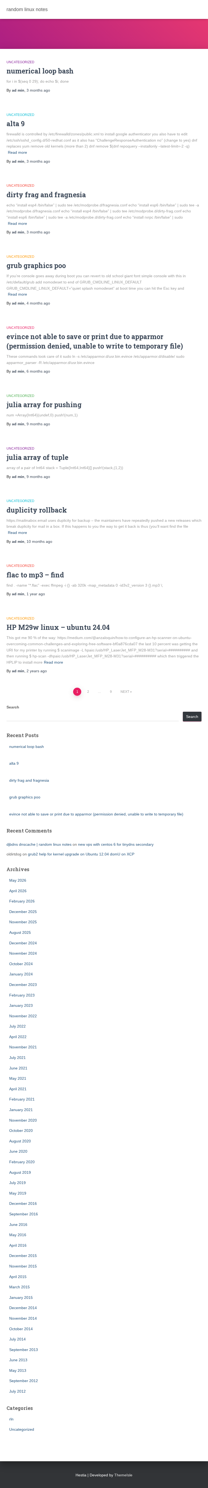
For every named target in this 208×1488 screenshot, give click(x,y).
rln (11, 1419)
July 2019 (17, 1183)
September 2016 (23, 1214)
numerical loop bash (40, 70)
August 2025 (20, 932)
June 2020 (18, 1151)
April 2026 (18, 891)
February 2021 (22, 1099)
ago (38, 90)
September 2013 (23, 1349)
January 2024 (21, 974)
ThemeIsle (123, 1475)
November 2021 (23, 1047)
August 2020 (20, 1141)
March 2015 (19, 1287)
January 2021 (21, 1110)
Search (12, 707)
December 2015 (23, 1255)
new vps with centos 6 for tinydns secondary (116, 844)
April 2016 (18, 1245)
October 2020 (21, 1130)
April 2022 (18, 1037)
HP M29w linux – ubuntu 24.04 (58, 627)
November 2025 (23, 922)
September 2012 (23, 1381)
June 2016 (18, 1224)
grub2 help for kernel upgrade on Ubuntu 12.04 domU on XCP (81, 854)
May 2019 (17, 1193)
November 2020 (23, 1120)
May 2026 (17, 880)
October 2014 (21, 1329)
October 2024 (21, 964)
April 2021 (18, 1089)
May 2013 (17, 1370)
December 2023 (23, 984)
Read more (17, 152)
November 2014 (23, 1318)
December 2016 (23, 1203)
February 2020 (22, 1162)
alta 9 (15, 123)
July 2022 (17, 1026)
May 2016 (17, 1235)
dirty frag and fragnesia (46, 194)
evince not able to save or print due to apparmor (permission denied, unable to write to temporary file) (96, 814)
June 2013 (18, 1360)
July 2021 (17, 1057)
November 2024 (23, 953)
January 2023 (21, 1005)
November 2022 (23, 1016)
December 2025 (23, 911)
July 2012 (17, 1391)
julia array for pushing (44, 404)
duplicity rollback (36, 510)
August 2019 (20, 1172)
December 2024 (23, 943)
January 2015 (21, 1297)
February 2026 (22, 901)
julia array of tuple (37, 457)
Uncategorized (20, 62)
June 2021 (18, 1068)
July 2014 (17, 1339)
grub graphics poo (36, 265)
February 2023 (22, 995)
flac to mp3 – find (35, 574)
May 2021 (17, 1078)
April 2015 (18, 1277)
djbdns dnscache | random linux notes (39, 844)
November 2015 (23, 1266)
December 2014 (23, 1308)
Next (125, 692)
